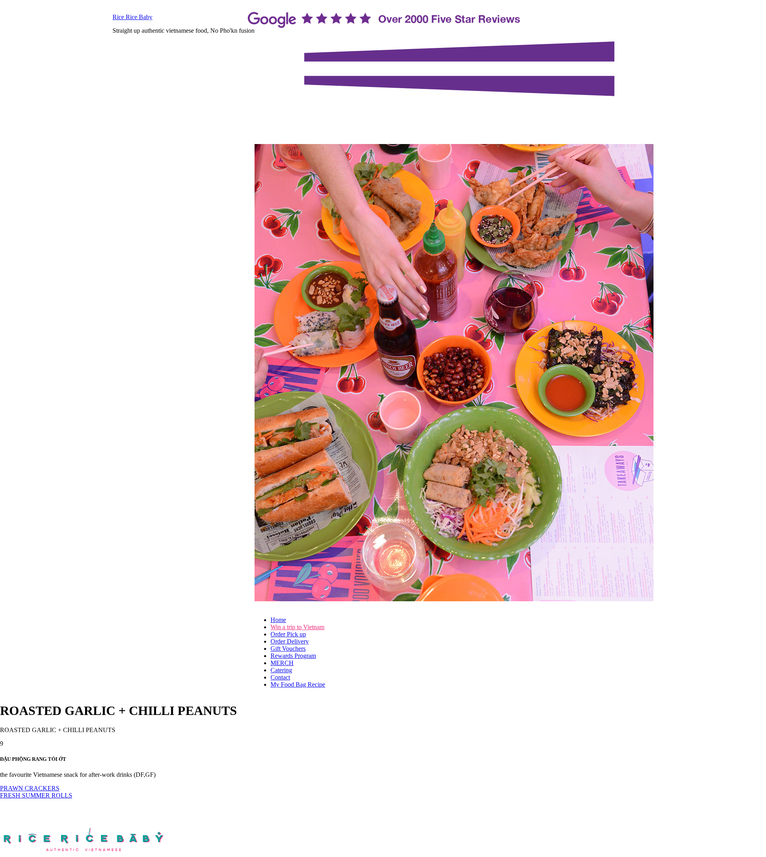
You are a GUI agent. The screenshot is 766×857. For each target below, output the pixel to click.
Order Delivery (289, 641)
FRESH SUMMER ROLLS (36, 795)
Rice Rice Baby (132, 17)
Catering (281, 670)
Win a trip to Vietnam (297, 627)
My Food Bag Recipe (297, 684)
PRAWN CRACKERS (29, 788)
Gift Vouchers (288, 648)
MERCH (282, 663)
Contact (280, 677)
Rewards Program (293, 655)
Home (278, 619)
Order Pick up (288, 634)
